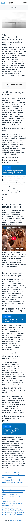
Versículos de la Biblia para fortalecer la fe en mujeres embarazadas (12, 503)
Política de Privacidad (16, 521)
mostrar (7, 86)
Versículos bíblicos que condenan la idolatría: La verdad (11, 497)
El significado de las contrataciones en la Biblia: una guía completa (13, 474)
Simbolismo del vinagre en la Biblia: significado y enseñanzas (13, 509)
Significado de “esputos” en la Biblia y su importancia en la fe (13, 514)
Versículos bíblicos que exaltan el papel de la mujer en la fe (13, 491)
